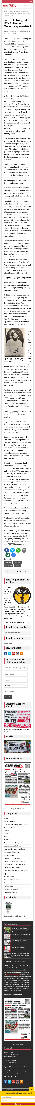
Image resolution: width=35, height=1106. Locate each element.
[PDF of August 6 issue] (7, 950)
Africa (6, 818)
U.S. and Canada (9, 877)
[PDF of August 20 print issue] (7, 938)
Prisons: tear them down (12, 858)
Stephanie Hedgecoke (14, 31)
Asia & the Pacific (9, 821)
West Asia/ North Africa (12, 880)
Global (6, 837)
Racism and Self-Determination (14, 861)
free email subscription (13, 974)
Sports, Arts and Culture (12, 867)
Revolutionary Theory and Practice (15, 864)
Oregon (17, 565)
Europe (6, 834)
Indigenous (8, 565)
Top (5, 874)
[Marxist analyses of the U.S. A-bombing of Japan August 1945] (7, 957)
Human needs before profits (13, 843)
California (8, 562)
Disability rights (9, 827)
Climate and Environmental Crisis (15, 824)
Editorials (7, 830)
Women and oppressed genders (14, 883)
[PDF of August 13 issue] (7, 944)
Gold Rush (17, 562)
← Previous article (12, 572)
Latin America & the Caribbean (14, 849)
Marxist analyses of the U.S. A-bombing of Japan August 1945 (20, 955)
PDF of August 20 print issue (20, 934)
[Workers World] (17, 6)
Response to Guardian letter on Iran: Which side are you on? (20, 929)
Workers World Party (11, 889)
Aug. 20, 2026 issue (17, 809)
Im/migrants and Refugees (12, 846)
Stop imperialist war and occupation (16, 871)
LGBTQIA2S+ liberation (11, 852)
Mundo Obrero (9, 855)
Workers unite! (9, 886)
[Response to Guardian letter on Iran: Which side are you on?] (7, 932)
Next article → (25, 572)
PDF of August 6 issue (18, 947)
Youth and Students (10, 892)
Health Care (8, 840)
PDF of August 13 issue (18, 941)
